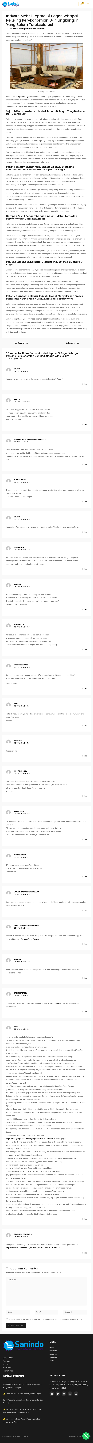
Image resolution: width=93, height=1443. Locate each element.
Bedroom (6, 1361)
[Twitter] (58, 1393)
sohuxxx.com (19, 624)
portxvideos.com (21, 665)
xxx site (17, 399)
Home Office (8, 1371)
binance (17, 369)
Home (52, 1347)
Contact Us (54, 1357)
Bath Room (7, 1368)
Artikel (52, 1360)
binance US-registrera (23, 1234)
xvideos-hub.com (20, 480)
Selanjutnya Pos (74, 343)
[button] (86, 1436)
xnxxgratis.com (20, 855)
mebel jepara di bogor (21, 96)
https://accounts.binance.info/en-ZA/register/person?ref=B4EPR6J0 (33, 1248)
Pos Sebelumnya (19, 343)
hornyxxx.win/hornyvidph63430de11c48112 (30, 439)
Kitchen (6, 1364)
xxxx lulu (17, 584)
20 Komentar (11, 29)
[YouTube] (64, 1393)
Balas (84, 384)
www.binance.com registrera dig (26, 892)
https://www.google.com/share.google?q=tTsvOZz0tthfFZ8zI (30, 1139)
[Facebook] (52, 1393)
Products (53, 1351)
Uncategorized (24, 29)
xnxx (16, 703)
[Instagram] (70, 1393)
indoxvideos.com (20, 771)
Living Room (8, 1358)
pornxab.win (19, 547)
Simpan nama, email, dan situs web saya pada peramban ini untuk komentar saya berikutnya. (46, 1319)
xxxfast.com (19, 811)
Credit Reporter (20, 993)
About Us (53, 1354)
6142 (16, 1027)
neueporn (18, 740)
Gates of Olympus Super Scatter (26, 926)
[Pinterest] (76, 1393)
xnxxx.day (18, 959)
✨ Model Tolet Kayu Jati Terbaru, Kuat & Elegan (22, 1394)
